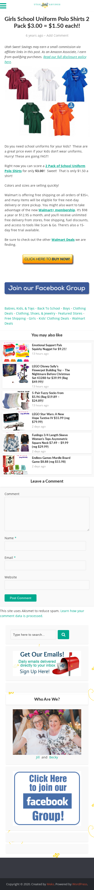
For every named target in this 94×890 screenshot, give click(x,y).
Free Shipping (15, 318)
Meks (50, 884)
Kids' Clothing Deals (54, 318)
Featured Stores (70, 313)
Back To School (48, 308)
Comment (12, 494)
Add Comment (57, 35)
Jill (38, 757)
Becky (53, 757)
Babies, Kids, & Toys (19, 308)
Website (11, 577)
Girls (32, 318)
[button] (82, 73)
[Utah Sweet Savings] (47, 5)
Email (10, 557)
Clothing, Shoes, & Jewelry (35, 313)
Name (10, 538)
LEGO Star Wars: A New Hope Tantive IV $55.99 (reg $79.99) (51, 418)
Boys (66, 308)
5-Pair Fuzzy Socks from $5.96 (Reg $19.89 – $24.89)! (48, 397)
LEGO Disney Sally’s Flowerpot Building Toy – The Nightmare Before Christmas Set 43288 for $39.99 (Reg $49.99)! (51, 374)
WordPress (79, 884)
